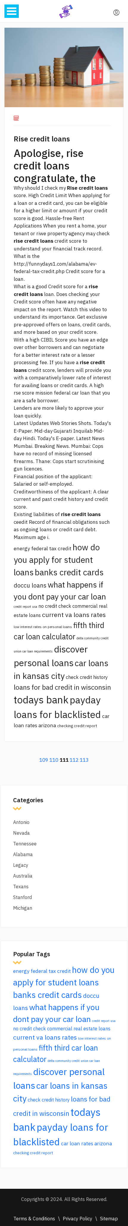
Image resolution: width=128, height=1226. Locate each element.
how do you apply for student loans (57, 560)
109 (43, 760)
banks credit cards (69, 572)
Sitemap (109, 1219)
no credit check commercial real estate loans (61, 1029)
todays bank (41, 699)
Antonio (21, 822)
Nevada (21, 833)
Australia (22, 876)
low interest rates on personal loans (43, 626)
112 (74, 760)
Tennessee (25, 844)
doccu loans (30, 585)
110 (53, 760)
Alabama (23, 854)
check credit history (87, 677)
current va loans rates (74, 614)
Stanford (22, 897)
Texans (21, 886)
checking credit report (77, 725)
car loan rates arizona (86, 1143)
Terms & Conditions (34, 1219)
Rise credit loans (42, 139)
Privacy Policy (77, 1219)
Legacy (20, 865)
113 (84, 760)
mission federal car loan (62, 393)
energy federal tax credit (42, 548)
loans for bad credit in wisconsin (62, 687)
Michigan (22, 908)
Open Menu (11, 11)
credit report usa (25, 607)
